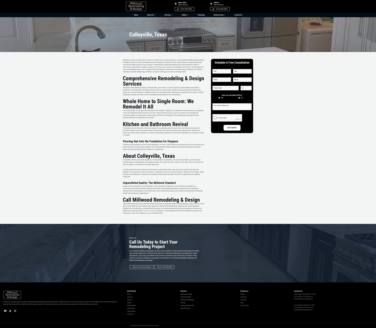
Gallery (184, 15)
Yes (222, 98)
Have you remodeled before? (232, 95)
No (242, 98)
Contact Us (238, 15)
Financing (201, 15)
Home (136, 15)
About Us (150, 15)
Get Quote (232, 128)
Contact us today (149, 211)
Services (168, 15)
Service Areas (219, 15)
